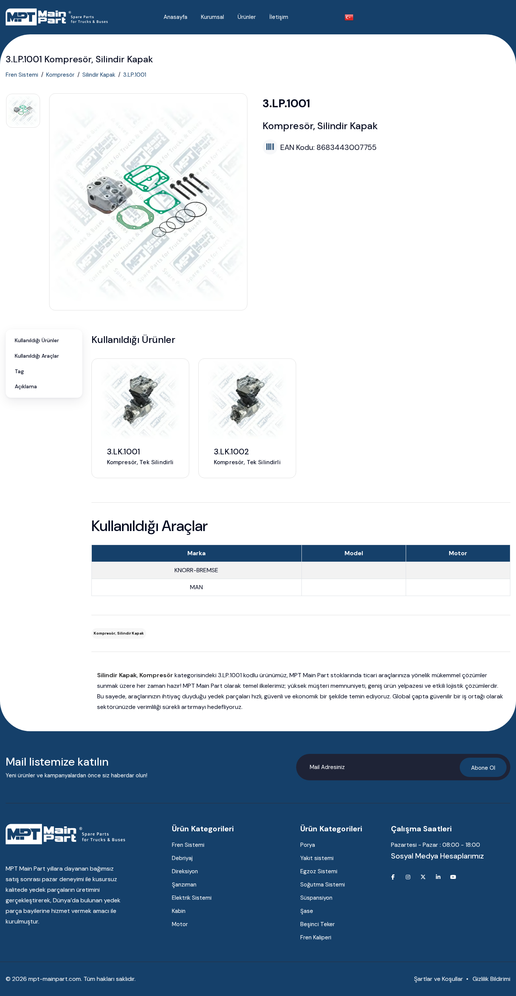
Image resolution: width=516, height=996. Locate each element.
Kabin (178, 911)
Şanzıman (184, 884)
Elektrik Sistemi (192, 898)
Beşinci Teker (317, 924)
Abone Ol (483, 768)
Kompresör (60, 75)
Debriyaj (182, 858)
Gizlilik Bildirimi (491, 979)
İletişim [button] (278, 17)
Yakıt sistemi (317, 858)
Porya (307, 845)
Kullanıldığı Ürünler (37, 340)
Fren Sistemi (22, 75)
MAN (196, 587)
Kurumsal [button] (212, 17)
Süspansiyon (316, 898)
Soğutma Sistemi (322, 884)
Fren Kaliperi (315, 937)
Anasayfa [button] (175, 17)
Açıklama (26, 386)
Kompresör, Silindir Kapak (119, 633)
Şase (306, 911)
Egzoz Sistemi (318, 871)
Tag (19, 371)
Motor (180, 924)
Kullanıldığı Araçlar (37, 355)
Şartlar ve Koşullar (438, 979)
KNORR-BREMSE (196, 570)
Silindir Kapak (98, 75)
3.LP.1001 (134, 75)
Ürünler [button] (247, 17)
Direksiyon (185, 871)
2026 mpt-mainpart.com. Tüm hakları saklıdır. (74, 979)
